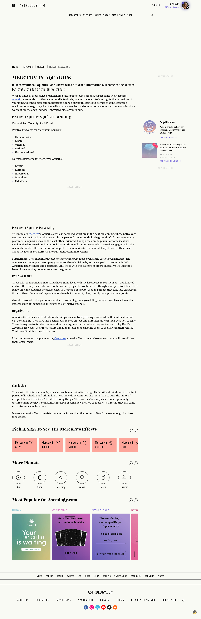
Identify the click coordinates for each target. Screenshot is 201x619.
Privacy (104, 600)
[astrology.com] (32, 5)
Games (98, 15)
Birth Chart (118, 15)
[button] (183, 600)
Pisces (161, 576)
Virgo (87, 576)
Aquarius (17, 99)
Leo (79, 576)
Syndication (85, 600)
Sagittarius (120, 576)
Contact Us (42, 600)
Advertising (64, 600)
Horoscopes (75, 15)
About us (22, 600)
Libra (96, 576)
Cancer (70, 576)
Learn (15, 67)
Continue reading (169, 161)
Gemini (60, 576)
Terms (120, 600)
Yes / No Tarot (59, 510)
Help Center (169, 600)
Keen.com (16, 510)
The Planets (27, 67)
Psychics (87, 15)
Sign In (156, 5)
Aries (39, 576)
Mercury (41, 67)
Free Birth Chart (100, 510)
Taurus (49, 576)
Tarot (106, 15)
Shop (129, 15)
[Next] (136, 430)
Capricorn (60, 338)
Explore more (167, 137)
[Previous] (131, 430)
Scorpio (107, 576)
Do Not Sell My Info (143, 600)
